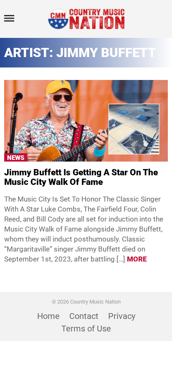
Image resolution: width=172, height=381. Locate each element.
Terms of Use (86, 329)
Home (48, 316)
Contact (84, 316)
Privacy (121, 316)
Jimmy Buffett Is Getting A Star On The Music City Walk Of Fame (81, 177)
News (15, 158)
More (137, 259)
